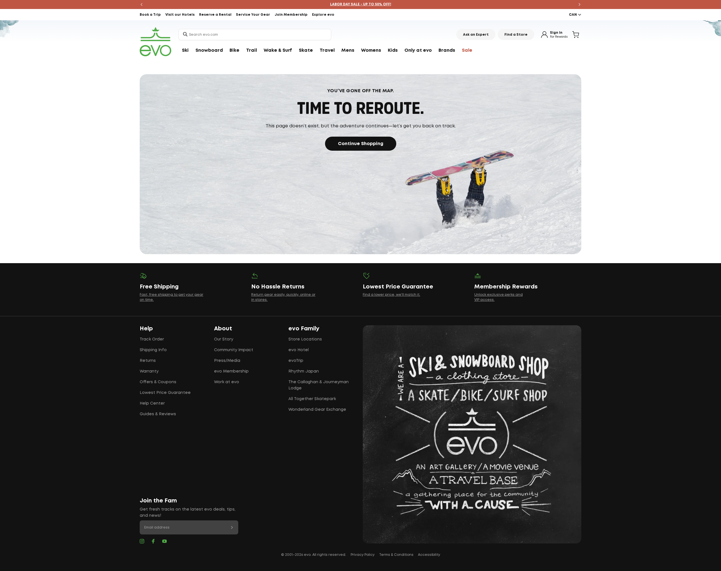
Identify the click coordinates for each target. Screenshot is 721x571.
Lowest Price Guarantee (165, 392)
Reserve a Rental (215, 14)
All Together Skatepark (312, 399)
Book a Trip (150, 14)
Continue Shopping (360, 144)
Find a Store (516, 34)
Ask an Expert (476, 34)
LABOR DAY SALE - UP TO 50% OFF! (360, 4)
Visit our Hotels (180, 14)
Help (146, 328)
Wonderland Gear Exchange (317, 409)
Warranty (149, 371)
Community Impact (233, 350)
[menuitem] (185, 50)
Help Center (152, 403)
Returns (148, 360)
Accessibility (429, 554)
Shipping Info (153, 350)
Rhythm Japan (303, 371)
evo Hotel (298, 350)
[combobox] (255, 34)
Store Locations (305, 339)
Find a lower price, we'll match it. (391, 294)
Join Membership (291, 14)
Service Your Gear (253, 14)
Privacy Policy (363, 554)
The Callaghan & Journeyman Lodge (318, 385)
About (223, 328)
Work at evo (226, 382)
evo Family (303, 328)
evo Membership (231, 371)
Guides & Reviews (158, 414)
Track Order (152, 339)
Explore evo (323, 14)
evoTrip (295, 360)
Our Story (223, 339)
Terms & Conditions (396, 554)
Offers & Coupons (158, 382)
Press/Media (227, 360)
